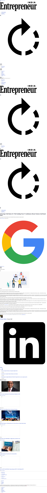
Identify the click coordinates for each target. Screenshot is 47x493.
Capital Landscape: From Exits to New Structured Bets (8, 453)
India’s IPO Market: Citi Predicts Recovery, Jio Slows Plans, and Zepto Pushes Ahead (13, 423)
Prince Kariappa (3, 455)
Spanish (2, 71)
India (2, 489)
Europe (2, 75)
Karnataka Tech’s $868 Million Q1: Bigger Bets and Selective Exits (10, 438)
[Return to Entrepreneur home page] (18, 10)
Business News (3, 84)
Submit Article (3, 80)
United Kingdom (3, 491)
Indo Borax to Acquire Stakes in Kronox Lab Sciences (9, 373)
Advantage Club (6, 304)
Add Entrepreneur (2, 266)
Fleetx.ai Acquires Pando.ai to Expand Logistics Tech (9, 370)
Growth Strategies (3, 12)
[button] (23, 148)
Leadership (2, 13)
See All (1, 369)
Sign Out (2, 67)
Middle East (2, 74)
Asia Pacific (2, 73)
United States (3, 487)
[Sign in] (0, 207)
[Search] (0, 15)
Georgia (2, 72)
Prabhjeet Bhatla (3, 218)
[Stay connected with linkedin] (24, 343)
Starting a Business (3, 82)
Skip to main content (2, 0)
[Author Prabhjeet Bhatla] (1, 317)
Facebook (2, 480)
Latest (1, 367)
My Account (2, 66)
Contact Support (3, 476)
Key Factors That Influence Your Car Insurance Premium (8, 409)
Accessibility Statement (4, 474)
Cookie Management (3, 478)
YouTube (2, 482)
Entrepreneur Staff (3, 395)
